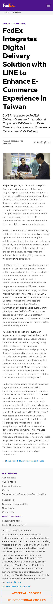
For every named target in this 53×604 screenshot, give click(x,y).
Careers (6, 490)
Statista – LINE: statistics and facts (25, 460)
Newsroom (17, 12)
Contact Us (8, 512)
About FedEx (9, 477)
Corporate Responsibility (15, 503)
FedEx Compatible (12, 520)
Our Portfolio (9, 481)
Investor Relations (11, 486)
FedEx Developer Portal (14, 525)
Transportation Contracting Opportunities (24, 494)
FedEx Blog (8, 499)
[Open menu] (49, 5)
